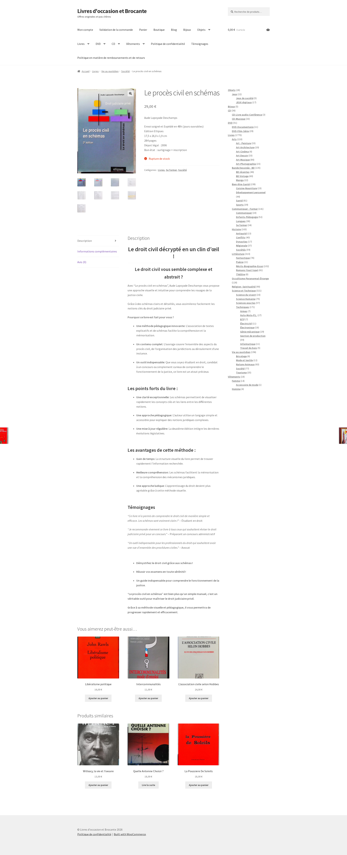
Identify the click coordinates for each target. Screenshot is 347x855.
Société (125, 71)
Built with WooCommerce (130, 834)
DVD (98, 44)
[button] (130, 93)
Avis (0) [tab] (81, 262)
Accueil (85, 71)
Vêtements (133, 44)
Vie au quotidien (110, 71)
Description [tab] (84, 241)
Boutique (159, 29)
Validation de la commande (116, 29)
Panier (143, 29)
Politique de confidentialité (168, 44)
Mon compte (85, 29)
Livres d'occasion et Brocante (112, 11)
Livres (81, 44)
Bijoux (187, 29)
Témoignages (199, 44)
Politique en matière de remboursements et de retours (111, 57)
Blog (174, 29)
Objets (201, 29)
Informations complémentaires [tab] (97, 251)
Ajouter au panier (98, 698)
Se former (171, 170)
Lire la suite (148, 785)
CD (113, 44)
